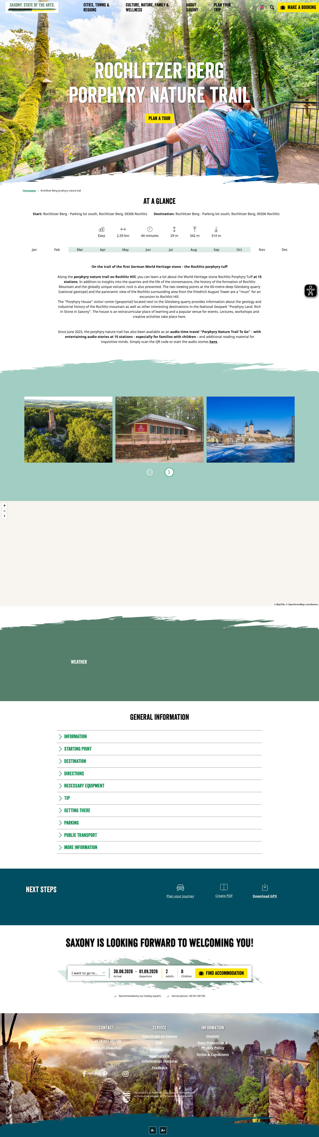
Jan (34, 249)
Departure (145, 976)
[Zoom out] (4, 511)
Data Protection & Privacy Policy (213, 1045)
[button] (159, 118)
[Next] (169, 472)
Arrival (118, 976)
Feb (57, 249)
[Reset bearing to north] (4, 516)
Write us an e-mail (106, 1048)
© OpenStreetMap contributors (302, 604)
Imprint (212, 1036)
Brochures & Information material (160, 1058)
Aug (194, 249)
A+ (163, 1130)
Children (186, 976)
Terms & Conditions (212, 1054)
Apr (102, 249)
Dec (285, 249)
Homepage (29, 190)
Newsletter (159, 1049)
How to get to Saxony (159, 1036)
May (125, 249)
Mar (80, 249)
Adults (170, 976)
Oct (239, 249)
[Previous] (149, 472)
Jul (171, 249)
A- (153, 1130)
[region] (159, 553)
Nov (262, 249)
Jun (148, 249)
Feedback (159, 1067)
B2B (159, 1043)
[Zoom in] (4, 505)
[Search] (272, 7)
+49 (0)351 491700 (106, 1041)
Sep (216, 249)
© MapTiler (279, 604)
